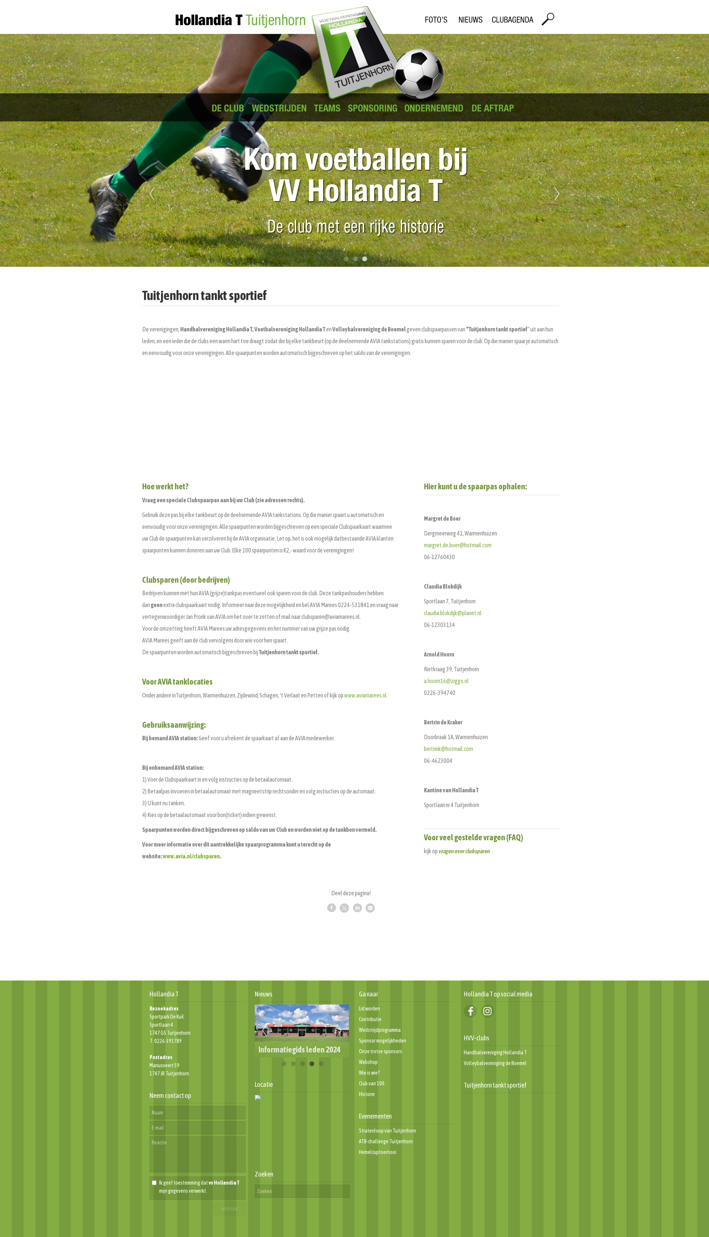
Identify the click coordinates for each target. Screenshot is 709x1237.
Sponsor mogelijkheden (382, 1041)
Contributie (370, 1019)
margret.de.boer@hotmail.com (457, 545)
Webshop (368, 1062)
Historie (367, 1094)
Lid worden (369, 1009)
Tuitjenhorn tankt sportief (495, 1085)
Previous (152, 194)
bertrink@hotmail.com (448, 748)
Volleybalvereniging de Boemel (495, 1063)
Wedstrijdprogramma (380, 1030)
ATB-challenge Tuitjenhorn (386, 1141)
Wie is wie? (369, 1073)
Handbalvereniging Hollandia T (495, 1052)
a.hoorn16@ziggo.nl (446, 681)
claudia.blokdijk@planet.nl (453, 613)
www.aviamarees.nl (365, 695)
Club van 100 (371, 1083)
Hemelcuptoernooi (377, 1152)
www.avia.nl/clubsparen (191, 856)
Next (557, 194)
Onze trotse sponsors (380, 1051)
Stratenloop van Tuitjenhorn (387, 1131)
